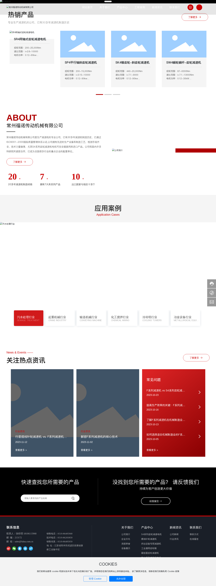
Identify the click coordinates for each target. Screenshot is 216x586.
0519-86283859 (65, 537)
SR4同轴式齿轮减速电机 (30, 39)
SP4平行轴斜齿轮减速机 (81, 62)
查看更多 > (21, 450)
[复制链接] (31, 548)
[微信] (14, 548)
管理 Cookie (95, 578)
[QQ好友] (20, 548)
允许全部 (121, 578)
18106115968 (30, 533)
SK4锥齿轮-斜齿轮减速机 (132, 62)
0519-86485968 (65, 533)
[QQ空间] (25, 548)
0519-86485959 (65, 541)
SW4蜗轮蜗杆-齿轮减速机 (183, 62)
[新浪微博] (8, 548)
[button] (99, 94)
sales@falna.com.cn (24, 541)
